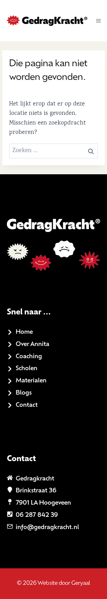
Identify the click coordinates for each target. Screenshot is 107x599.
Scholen (26, 369)
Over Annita (32, 344)
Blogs (24, 393)
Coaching (29, 357)
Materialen (31, 381)
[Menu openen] (98, 20)
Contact (27, 405)
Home (24, 332)
